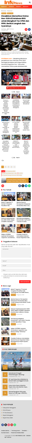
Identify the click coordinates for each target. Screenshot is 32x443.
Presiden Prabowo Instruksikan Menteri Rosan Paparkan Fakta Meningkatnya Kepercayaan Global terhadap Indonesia (23, 236)
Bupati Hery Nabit (8, 418)
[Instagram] (8, 425)
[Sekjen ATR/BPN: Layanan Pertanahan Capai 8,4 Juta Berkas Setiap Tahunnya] (8, 228)
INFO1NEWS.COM (20, 435)
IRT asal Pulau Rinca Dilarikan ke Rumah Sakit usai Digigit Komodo (18, 380)
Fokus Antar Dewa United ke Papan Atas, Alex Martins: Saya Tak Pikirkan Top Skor (18, 386)
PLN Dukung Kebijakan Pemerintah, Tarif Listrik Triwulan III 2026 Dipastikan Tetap (23, 220)
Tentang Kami (15, 430)
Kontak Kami (5, 433)
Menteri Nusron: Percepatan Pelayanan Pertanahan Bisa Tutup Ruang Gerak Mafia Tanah (23, 204)
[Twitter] (22, 185)
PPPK (21, 173)
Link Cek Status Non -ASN (10, 173)
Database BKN (11, 171)
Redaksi (24, 430)
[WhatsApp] (29, 185)
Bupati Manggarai (8, 415)
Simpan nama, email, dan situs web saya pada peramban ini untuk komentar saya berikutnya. (15, 275)
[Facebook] (19, 185)
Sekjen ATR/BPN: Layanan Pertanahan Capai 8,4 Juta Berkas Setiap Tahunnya (8, 236)
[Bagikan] (29, 29)
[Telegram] (26, 185)
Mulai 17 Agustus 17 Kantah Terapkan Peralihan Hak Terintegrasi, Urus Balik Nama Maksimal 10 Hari (8, 204)
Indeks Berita (5, 430)
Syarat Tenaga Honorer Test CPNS (13, 175)
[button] (30, 2)
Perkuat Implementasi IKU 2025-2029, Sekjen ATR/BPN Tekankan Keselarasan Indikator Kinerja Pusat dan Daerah (8, 220)
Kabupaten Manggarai (9, 408)
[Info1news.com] (14, 2)
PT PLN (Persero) (7, 413)
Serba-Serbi (10, 13)
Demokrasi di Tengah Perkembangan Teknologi (16, 374)
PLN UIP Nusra (6, 410)
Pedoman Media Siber (17, 433)
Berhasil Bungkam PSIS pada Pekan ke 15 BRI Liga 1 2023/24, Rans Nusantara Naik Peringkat (18, 392)
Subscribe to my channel (17, 88)
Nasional (4, 13)
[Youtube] (11, 425)
